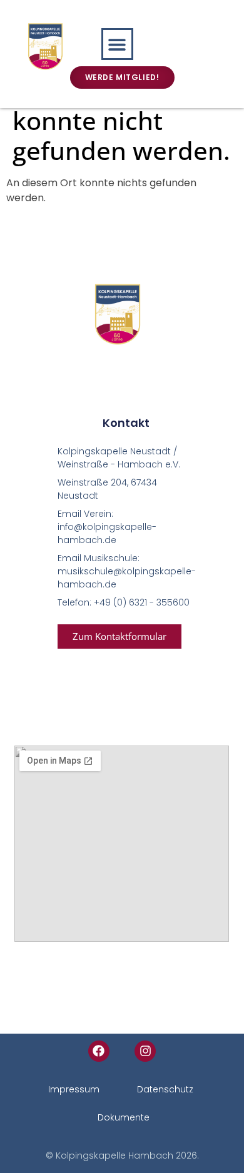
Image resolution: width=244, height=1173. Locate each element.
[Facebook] (98, 1051)
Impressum (73, 1089)
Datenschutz (165, 1089)
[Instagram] (145, 1051)
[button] (117, 44)
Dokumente (124, 1117)
